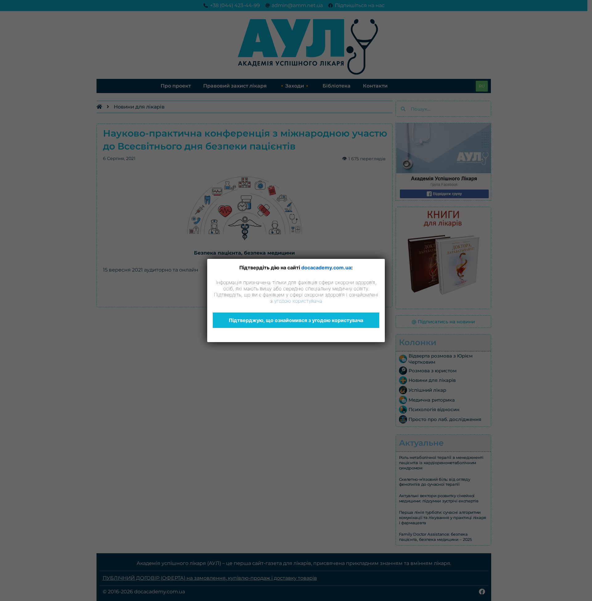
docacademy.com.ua (326, 267)
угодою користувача (298, 301)
